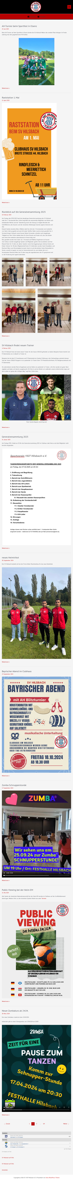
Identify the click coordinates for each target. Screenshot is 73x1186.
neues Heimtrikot (10, 557)
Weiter (66, 1124)
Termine (44, 898)
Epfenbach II (13, 1137)
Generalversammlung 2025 (15, 436)
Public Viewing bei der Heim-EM (17, 889)
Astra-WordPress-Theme (53, 1177)
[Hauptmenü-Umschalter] (69, 7)
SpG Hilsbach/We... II (15, 1144)
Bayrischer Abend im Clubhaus (16, 671)
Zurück (7, 1124)
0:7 (70, 1136)
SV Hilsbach (20, 1137)
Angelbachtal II (24, 1144)
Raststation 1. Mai (10, 97)
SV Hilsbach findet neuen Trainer (18, 345)
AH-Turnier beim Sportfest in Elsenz (19, 26)
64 (44, 1124)
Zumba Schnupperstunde (14, 785)
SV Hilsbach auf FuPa (6, 1151)
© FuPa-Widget (67, 1149)
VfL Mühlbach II (20, 1147)
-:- (70, 1143)
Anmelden (5, 1170)
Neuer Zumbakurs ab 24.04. (15, 1010)
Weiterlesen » (6, 88)
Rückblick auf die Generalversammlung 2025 (24, 211)
